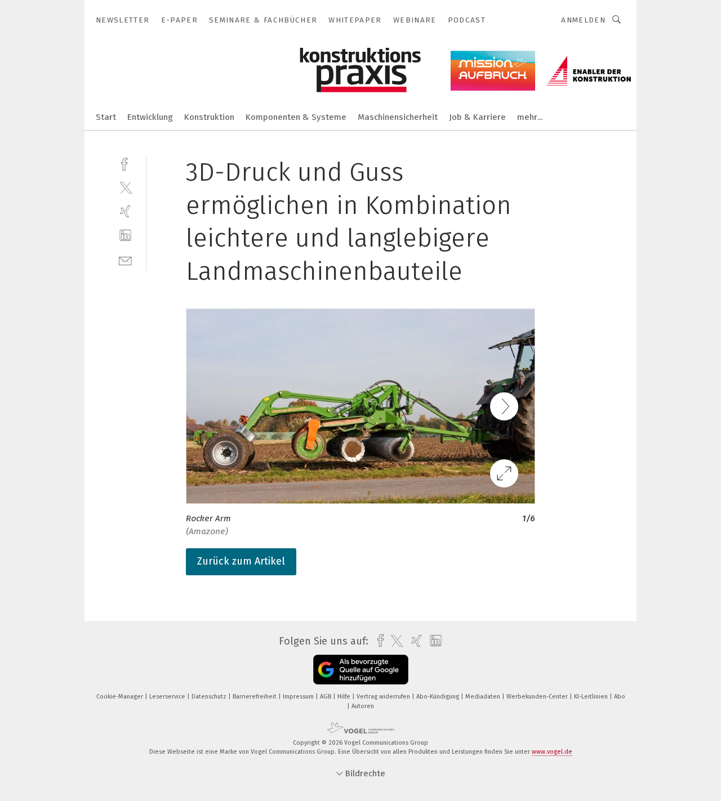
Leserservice (168, 696)
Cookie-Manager (120, 696)
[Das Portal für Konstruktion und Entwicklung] (106, 116)
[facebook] (125, 163)
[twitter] (125, 187)
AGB (326, 696)
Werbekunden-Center (537, 696)
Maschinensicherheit (398, 117)
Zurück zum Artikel (241, 561)
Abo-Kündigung (438, 696)
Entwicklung (150, 117)
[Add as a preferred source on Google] (360, 669)
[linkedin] (125, 236)
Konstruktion (209, 117)
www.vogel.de (552, 751)
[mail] (125, 260)
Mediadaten (483, 696)
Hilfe (344, 696)
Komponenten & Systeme (296, 117)
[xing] (125, 211)
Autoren (362, 706)
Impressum (299, 696)
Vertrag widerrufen (384, 696)
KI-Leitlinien (591, 696)
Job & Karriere (477, 117)
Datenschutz (210, 696)
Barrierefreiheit (255, 696)
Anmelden (583, 20)
